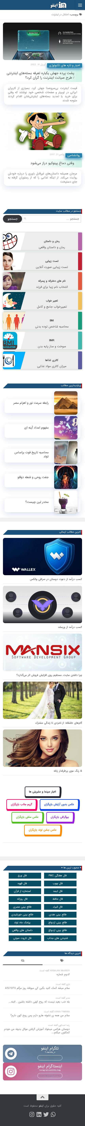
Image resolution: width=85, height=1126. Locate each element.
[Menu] (80, 5)
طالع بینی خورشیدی (22, 915)
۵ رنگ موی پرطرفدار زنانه (68, 771)
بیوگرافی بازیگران (60, 817)
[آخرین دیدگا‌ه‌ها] (22, 961)
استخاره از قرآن (22, 891)
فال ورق (22, 875)
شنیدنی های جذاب (57, 938)
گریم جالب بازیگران (21, 804)
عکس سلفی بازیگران (27, 817)
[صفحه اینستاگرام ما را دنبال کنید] (32, 1114)
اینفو (41, 1106)
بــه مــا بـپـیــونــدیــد (50, 1057)
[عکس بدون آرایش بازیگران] (59, 809)
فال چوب (58, 883)
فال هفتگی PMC (58, 875)
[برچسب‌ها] (62, 961)
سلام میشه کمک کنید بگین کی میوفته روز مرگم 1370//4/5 (37, 988)
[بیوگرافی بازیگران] (60, 822)
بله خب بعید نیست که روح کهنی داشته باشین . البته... (39, 1002)
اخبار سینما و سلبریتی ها (42, 792)
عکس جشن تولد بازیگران (43, 830)
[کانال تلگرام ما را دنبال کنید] (53, 1114)
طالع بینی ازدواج (57, 922)
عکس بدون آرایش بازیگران (59, 804)
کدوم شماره (63, 974)
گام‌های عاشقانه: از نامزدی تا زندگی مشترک (58, 723)
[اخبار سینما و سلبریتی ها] (43, 796)
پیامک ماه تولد (22, 922)
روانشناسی (73, 155)
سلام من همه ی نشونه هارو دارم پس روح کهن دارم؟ (40, 1015)
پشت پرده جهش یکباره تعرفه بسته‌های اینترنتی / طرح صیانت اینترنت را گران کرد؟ (40, 75)
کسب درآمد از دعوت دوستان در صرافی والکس (56, 579)
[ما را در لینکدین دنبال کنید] (39, 1114)
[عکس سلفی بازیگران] (27, 822)
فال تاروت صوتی (22, 938)
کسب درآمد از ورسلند (70, 627)
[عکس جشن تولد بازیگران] (42, 834)
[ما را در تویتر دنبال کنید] (46, 1114)
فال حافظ (57, 899)
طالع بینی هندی (58, 915)
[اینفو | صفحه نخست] (55, 5)
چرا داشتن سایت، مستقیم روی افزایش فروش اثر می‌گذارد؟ (49, 675)
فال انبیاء (57, 907)
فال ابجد (57, 891)
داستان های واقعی (22, 930)
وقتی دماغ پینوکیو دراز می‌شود (52, 163)
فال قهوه (22, 883)
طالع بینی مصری (22, 907)
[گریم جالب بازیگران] (21, 809)
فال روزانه (22, 899)
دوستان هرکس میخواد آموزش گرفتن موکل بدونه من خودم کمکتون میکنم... (37, 1031)
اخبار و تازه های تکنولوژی (64, 65)
